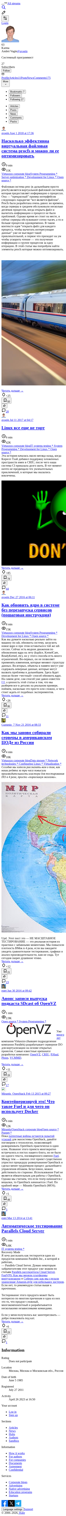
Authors (13, 1437)
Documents (15, 1463)
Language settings (12, 1509)
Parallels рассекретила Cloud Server (33, 1272)
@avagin (22, 51)
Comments (42, 77)
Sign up (13, 1415)
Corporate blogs (18, 1482)
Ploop (4, 1057)
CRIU (45, 1054)
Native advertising (19, 1488)
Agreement (15, 1466)
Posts (24, 77)
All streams (13, 3)
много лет (60, 1036)
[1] (3, 682)
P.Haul (54, 1054)
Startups (13, 1495)
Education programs (20, 1492)
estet (4, 990)
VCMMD (15, 1057)
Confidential (16, 1469)
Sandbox (14, 1440)
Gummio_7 (8, 724)
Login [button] (4, 23)
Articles (15, 77)
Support (28, 1509)
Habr (21, 1512)
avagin (5, 133)
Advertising (15, 1485)
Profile (5, 77)
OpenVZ (35, 1054)
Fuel (56, 1155)
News (30, 77)
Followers (15, 95)
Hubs (12, 1434)
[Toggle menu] (2, 4)
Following (16, 99)
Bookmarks (17, 91)
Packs (13, 121)
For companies (17, 1459)
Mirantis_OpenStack (13, 1093)
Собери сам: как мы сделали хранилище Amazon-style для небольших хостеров (32, 1280)
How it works (17, 1453)
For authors (15, 1456)
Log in (12, 1411)
